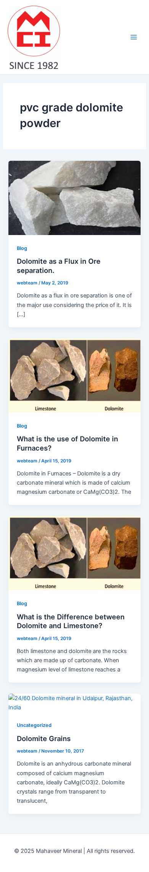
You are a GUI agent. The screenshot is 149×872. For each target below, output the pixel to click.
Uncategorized (34, 725)
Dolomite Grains (44, 738)
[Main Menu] (133, 37)
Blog (22, 248)
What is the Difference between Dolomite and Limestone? (71, 621)
